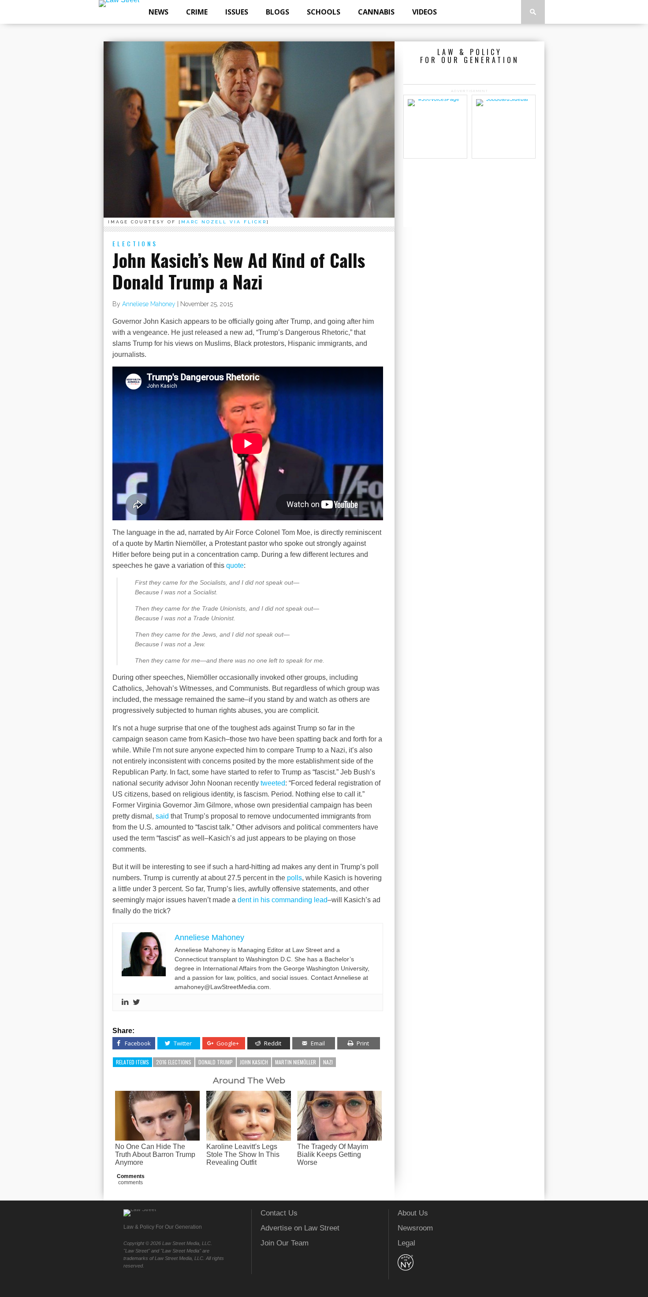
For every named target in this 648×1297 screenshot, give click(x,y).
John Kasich (254, 1062)
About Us (413, 1213)
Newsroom (415, 1228)
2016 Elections (173, 1062)
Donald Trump (215, 1062)
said (162, 816)
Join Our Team (285, 1243)
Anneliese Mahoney (148, 304)
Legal (406, 1243)
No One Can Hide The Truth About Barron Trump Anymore (155, 1154)
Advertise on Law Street (300, 1228)
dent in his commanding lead (283, 900)
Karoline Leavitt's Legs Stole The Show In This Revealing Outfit (242, 1154)
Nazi (328, 1062)
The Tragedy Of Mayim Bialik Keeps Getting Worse (332, 1154)
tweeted (273, 783)
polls (294, 878)
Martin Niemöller (295, 1062)
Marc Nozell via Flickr (224, 221)
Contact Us (279, 1213)
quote (235, 565)
